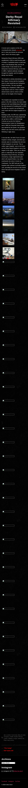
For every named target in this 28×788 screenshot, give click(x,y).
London (5, 738)
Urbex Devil (9, 784)
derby (19, 735)
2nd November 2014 (20, 27)
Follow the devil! (18, 771)
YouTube (17, 781)
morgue (15, 738)
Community (14, 735)
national (20, 738)
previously (19, 50)
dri (21, 735)
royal (8, 740)
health (11, 736)
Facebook (4, 781)
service (12, 740)
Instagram (11, 781)
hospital (16, 736)
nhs (23, 738)
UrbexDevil (9, 27)
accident (8, 735)
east (24, 735)
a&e (5, 735)
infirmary (20, 736)
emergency (6, 736)
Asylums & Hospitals (14, 12)
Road (5, 740)
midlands (10, 738)
